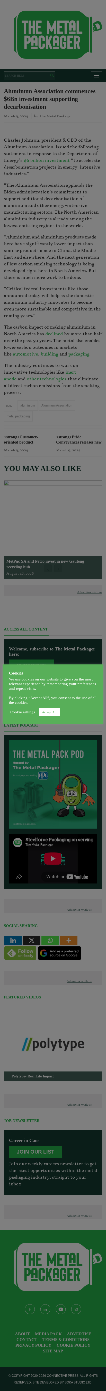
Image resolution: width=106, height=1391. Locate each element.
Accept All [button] (49, 712)
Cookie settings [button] (22, 712)
